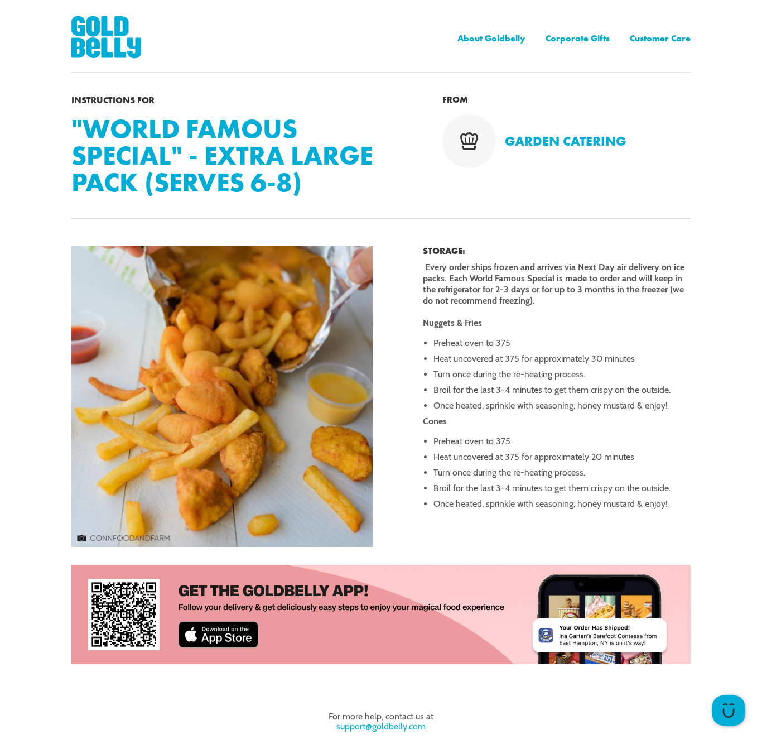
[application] (728, 710)
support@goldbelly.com (381, 726)
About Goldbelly (491, 38)
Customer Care (660, 38)
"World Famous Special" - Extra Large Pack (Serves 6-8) (222, 155)
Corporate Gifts (578, 38)
